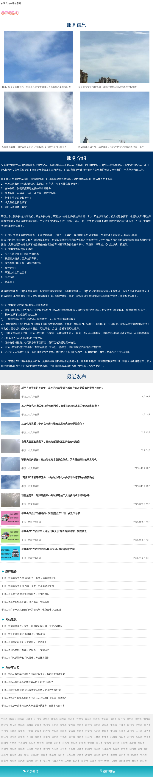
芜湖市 (38, 731)
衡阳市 (13, 748)
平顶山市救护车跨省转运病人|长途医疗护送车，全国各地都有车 (33, 705)
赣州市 (46, 748)
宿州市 (80, 731)
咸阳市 (13, 760)
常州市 (71, 725)
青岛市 (105, 719)
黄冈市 (116, 743)
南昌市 (38, 748)
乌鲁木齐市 (57, 760)
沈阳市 (88, 748)
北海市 (113, 737)
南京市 (71, 719)
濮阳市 (135, 760)
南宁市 (71, 737)
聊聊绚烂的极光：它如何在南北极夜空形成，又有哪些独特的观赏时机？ (60, 459)
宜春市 (63, 748)
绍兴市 (13, 731)
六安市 (88, 731)
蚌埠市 (46, 731)
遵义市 (52, 754)
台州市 (4, 731)
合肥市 (29, 731)
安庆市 (71, 731)
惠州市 (130, 731)
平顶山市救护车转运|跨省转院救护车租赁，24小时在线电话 (31, 690)
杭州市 (63, 719)
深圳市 (46, 719)
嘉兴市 (147, 725)
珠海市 (122, 731)
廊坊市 (97, 754)
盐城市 (105, 725)
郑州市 (130, 737)
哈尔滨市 (106, 748)
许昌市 (13, 743)
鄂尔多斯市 (124, 760)
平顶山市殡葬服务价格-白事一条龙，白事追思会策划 (27, 586)
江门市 (139, 731)
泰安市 (13, 725)
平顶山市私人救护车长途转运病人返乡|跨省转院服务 (27, 682)
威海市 (29, 725)
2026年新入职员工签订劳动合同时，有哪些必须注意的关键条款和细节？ (60, 405)
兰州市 (68, 760)
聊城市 (21, 725)
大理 (140, 748)
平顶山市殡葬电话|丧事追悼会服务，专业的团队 (25, 594)
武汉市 (88, 719)
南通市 (88, 725)
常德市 (4, 748)
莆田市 (46, 737)
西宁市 (84, 760)
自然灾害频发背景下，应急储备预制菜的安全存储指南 (50, 441)
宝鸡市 (21, 760)
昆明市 (124, 748)
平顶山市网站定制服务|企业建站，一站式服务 (24, 642)
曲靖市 (132, 748)
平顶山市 (22, 743)
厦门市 (29, 737)
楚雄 (26, 754)
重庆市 (96, 719)
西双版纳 (34, 754)
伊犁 (106, 760)
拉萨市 (61, 754)
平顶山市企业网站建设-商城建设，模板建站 (23, 634)
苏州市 (55, 725)
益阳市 (141, 743)
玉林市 (97, 737)
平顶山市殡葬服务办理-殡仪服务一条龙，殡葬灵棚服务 (28, 578)
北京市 (21, 719)
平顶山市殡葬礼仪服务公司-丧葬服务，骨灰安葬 (25, 601)
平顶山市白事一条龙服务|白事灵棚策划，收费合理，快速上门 (32, 609)
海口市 (122, 737)
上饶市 (80, 748)
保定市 (80, 754)
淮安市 (113, 725)
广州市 (37, 719)
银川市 (76, 760)
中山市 (113, 731)
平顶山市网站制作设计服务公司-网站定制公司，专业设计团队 (32, 626)
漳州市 (55, 737)
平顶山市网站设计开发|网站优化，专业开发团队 (25, 657)
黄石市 (99, 743)
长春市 (116, 748)
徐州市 (80, 725)
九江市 (55, 748)
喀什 (100, 760)
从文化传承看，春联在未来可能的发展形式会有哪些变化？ (53, 423)
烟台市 (121, 719)
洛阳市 (139, 737)
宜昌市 (65, 743)
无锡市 (63, 725)
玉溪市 (4, 754)
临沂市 (138, 719)
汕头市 (147, 731)
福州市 (21, 737)
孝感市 (107, 743)
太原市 (113, 754)
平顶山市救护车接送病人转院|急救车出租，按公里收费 (50, 513)
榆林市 (46, 760)
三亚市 (93, 760)
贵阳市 (44, 754)
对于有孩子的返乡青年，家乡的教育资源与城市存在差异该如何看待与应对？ (62, 387)
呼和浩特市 (132, 754)
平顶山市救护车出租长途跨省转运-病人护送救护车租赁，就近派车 (34, 697)
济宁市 (4, 725)
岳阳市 (29, 748)
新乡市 (147, 737)
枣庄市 (38, 725)
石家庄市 (70, 754)
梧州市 (105, 737)
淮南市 (63, 731)
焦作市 (40, 743)
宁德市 (63, 737)
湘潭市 (21, 748)
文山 (20, 754)
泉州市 (38, 737)
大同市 (122, 754)
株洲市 (132, 743)
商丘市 (49, 743)
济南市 (113, 719)
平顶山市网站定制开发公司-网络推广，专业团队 (25, 649)
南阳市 (4, 743)
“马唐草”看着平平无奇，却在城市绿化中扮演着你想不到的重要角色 (57, 477)
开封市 (57, 743)
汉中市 (38, 760)
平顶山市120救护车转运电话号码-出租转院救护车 (48, 549)
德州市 (46, 725)
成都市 (54, 719)
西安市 (4, 760)
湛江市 (4, 737)
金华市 (139, 725)
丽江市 (13, 754)
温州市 (130, 725)
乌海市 (113, 760)
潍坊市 (130, 719)
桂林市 (88, 737)
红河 (146, 748)
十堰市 (91, 743)
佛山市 (105, 731)
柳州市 (80, 737)
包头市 (143, 754)
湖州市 (21, 731)
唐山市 (88, 754)
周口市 (143, 760)
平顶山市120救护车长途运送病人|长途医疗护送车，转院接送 (54, 531)
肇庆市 (13, 737)
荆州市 (82, 743)
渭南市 (29, 760)
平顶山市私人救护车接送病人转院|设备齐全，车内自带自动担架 (33, 674)
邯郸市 (105, 754)
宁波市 (122, 725)
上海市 (29, 719)
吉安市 (71, 748)
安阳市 (32, 743)
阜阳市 (55, 731)
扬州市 (97, 725)
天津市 (79, 719)
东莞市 (97, 731)
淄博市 (146, 719)
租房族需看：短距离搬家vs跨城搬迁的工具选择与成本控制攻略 (55, 495)
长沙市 (124, 743)
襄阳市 (74, 743)
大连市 (97, 748)
